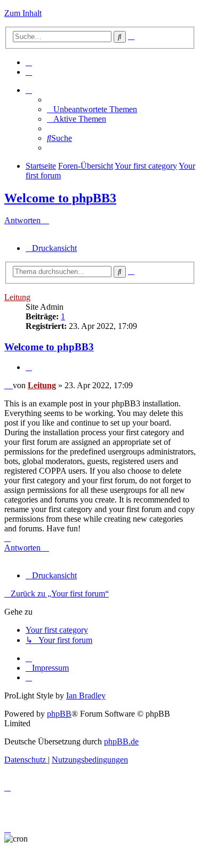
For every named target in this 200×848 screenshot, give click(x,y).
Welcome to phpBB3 (60, 198)
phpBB (59, 713)
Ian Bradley (86, 695)
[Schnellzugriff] (29, 90)
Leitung (17, 297)
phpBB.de (121, 741)
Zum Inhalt (23, 13)
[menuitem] (29, 62)
